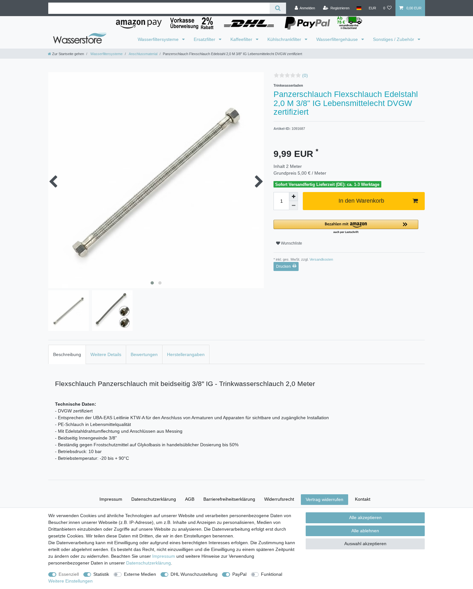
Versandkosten (321, 259)
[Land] (359, 8)
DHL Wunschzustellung (194, 574)
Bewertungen (144, 354)
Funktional (271, 574)
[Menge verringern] (293, 205)
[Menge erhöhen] (293, 196)
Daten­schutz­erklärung (153, 499)
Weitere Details (105, 354)
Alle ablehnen (365, 530)
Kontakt (362, 499)
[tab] (67, 354)
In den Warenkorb (361, 201)
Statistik (101, 574)
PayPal (239, 574)
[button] (346, 227)
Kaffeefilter (242, 39)
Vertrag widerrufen (324, 499)
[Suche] (278, 8)
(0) (305, 75)
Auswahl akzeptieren (365, 543)
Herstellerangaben (186, 354)
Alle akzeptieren (365, 517)
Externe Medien (140, 574)
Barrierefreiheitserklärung (229, 499)
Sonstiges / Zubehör (394, 39)
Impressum (110, 499)
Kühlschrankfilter (284, 39)
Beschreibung (67, 354)
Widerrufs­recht (279, 499)
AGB (189, 499)
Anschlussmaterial (142, 54)
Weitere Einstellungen (70, 581)
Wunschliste (291, 243)
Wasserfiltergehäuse (337, 39)
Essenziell (69, 574)
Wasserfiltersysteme (159, 39)
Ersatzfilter (205, 39)
